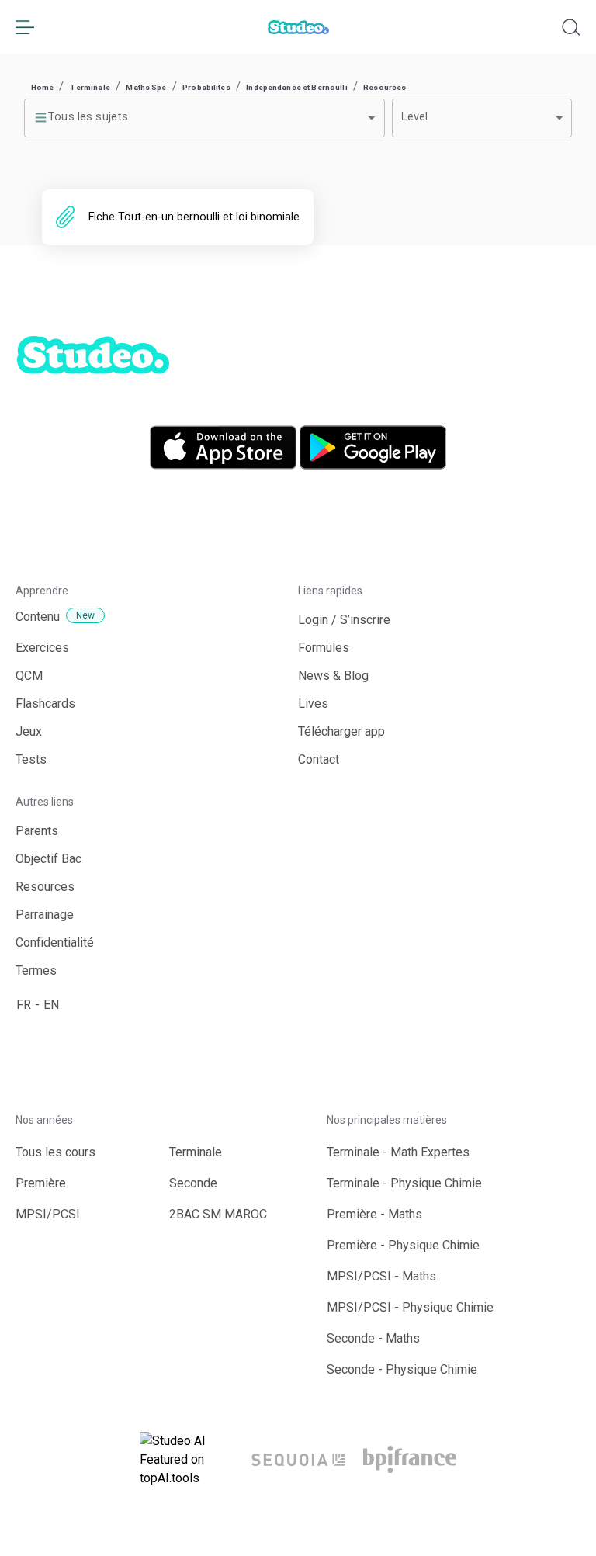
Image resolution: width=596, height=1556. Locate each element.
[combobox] (204, 118)
